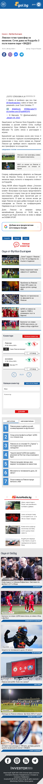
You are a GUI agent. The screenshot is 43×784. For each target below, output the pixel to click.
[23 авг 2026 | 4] (21, 569)
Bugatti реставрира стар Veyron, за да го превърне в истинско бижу (28, 542)
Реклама (15, 775)
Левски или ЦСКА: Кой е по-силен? (15, 682)
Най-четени (11, 421)
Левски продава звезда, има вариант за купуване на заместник (23, 463)
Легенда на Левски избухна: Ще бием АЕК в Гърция (21, 714)
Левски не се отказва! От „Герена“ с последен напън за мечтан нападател (24, 446)
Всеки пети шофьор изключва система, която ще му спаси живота (28, 530)
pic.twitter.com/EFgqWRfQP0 (18, 111)
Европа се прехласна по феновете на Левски (29, 298)
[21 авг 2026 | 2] (21, 732)
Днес (36, 4)
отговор (33, 353)
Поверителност (24, 775)
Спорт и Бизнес (35, 750)
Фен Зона (37, 684)
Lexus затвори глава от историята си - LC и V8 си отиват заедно (29, 516)
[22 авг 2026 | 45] (21, 668)
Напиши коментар (25, 245)
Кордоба (7, 238)
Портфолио (24, 777)
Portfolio (21, 781)
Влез (27, 383)
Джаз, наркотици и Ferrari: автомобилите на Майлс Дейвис (28, 504)
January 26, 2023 (13, 118)
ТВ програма (36, 653)
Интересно (37, 587)
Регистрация (34, 383)
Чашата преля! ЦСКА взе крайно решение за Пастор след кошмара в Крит (24, 455)
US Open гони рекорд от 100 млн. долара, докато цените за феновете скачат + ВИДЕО (21, 747)
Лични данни (29, 781)
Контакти (9, 775)
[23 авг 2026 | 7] (21, 700)
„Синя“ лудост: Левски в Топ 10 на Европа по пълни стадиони (29, 259)
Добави (21, 412)
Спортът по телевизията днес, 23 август (17, 650)
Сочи (26, 238)
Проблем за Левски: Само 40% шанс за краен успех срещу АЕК (28, 286)
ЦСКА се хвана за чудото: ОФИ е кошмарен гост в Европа (27, 312)
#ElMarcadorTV (30, 109)
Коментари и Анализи (33, 621)
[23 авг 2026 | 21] (21, 602)
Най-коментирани (27, 421)
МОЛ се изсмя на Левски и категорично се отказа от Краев (28, 166)
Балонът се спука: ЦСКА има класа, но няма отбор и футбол (29, 324)
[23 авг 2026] (21, 636)
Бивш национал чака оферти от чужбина (29, 271)
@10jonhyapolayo (13, 103)
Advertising (13, 781)
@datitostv (16, 109)
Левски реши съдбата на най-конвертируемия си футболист (22, 427)
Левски (17, 238)
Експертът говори (34, 716)
